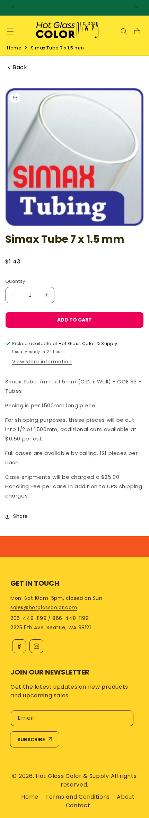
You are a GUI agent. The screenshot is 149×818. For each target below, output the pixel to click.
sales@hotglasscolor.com (43, 607)
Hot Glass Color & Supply (72, 776)
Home (14, 48)
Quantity (15, 281)
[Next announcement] (136, 7)
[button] (10, 31)
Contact (78, 805)
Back (20, 67)
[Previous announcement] (12, 7)
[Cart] (137, 31)
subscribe (31, 739)
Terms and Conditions (77, 797)
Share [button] (20, 516)
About (126, 797)
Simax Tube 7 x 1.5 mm (57, 48)
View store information (42, 361)
